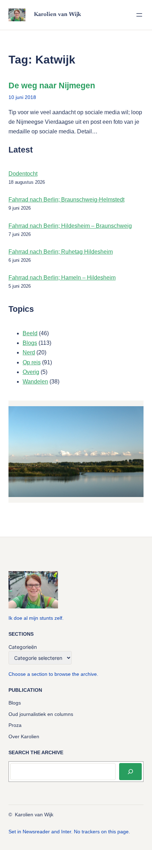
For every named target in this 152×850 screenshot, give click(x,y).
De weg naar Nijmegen (51, 85)
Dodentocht (22, 174)
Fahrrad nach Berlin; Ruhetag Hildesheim (60, 252)
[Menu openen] (139, 15)
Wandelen (35, 382)
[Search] (130, 771)
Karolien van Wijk (57, 14)
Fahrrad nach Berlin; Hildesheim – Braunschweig (70, 226)
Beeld (30, 333)
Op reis (32, 362)
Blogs (30, 343)
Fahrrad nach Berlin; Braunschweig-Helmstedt (66, 200)
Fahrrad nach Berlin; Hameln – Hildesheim (62, 278)
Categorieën (22, 647)
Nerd (29, 352)
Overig (31, 372)
